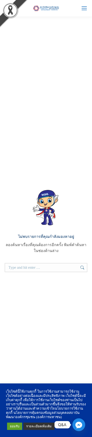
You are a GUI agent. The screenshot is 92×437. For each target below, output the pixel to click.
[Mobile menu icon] (84, 8)
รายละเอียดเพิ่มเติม (39, 426)
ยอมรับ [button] (14, 426)
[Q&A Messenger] (78, 424)
